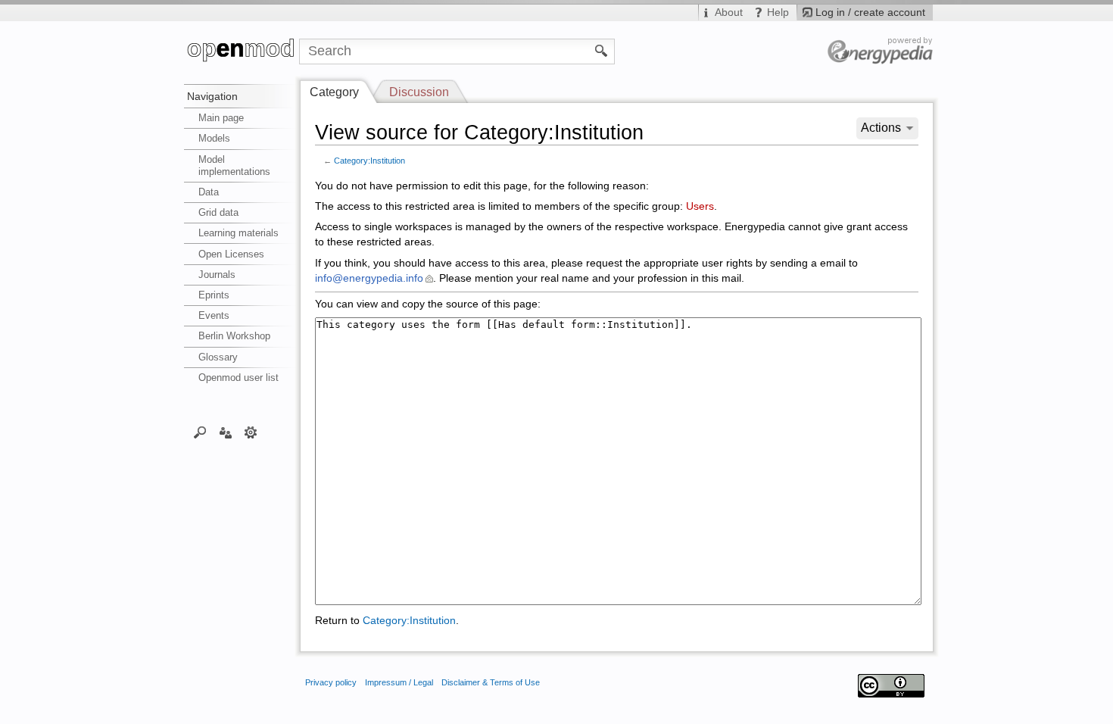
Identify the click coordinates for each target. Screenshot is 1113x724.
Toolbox (251, 432)
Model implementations (234, 165)
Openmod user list (238, 377)
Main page (221, 117)
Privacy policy (331, 682)
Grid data (218, 212)
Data (208, 192)
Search (200, 432)
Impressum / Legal (399, 682)
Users (700, 206)
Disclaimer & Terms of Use (490, 682)
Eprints (213, 295)
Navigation (212, 96)
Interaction (225, 432)
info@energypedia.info (369, 278)
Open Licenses (231, 254)
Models (214, 138)
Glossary (218, 357)
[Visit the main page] (241, 51)
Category (334, 92)
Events (213, 315)
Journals (216, 274)
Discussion (419, 92)
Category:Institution (369, 160)
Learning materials (238, 233)
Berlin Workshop (234, 336)
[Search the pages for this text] (601, 50)
